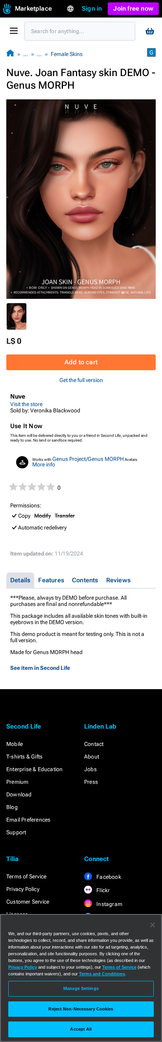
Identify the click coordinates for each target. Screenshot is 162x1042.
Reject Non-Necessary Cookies (80, 1009)
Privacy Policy (22, 889)
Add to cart (81, 362)
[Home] (10, 53)
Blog (12, 807)
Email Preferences (28, 819)
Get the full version (81, 380)
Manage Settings (81, 988)
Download (19, 794)
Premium (17, 782)
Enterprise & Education (34, 769)
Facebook (108, 877)
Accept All (81, 1029)
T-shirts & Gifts (24, 756)
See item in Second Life (40, 668)
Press (91, 782)
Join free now (133, 8)
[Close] (152, 925)
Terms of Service (26, 876)
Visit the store (26, 404)
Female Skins (67, 54)
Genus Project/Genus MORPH (88, 459)
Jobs (90, 769)
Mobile (14, 744)
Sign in (92, 8)
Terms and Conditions (102, 973)
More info (43, 464)
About (91, 756)
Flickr (102, 890)
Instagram (108, 904)
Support (16, 832)
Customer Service (27, 901)
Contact (93, 744)
